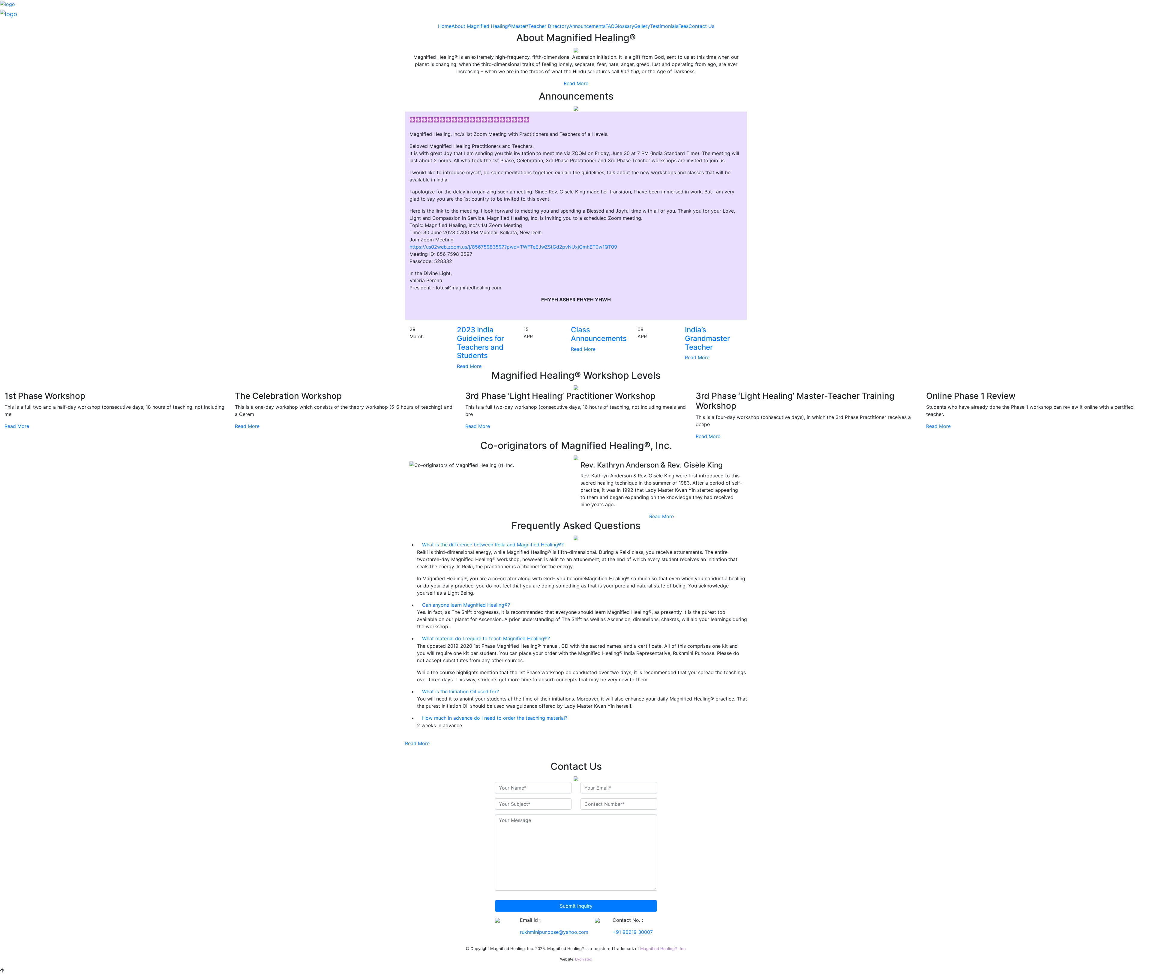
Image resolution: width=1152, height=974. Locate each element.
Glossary (624, 26)
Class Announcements (599, 334)
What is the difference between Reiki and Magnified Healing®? (492, 545)
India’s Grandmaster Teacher (707, 338)
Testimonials (664, 26)
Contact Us (701, 26)
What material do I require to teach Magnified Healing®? (485, 638)
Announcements (587, 26)
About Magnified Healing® (481, 26)
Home (445, 26)
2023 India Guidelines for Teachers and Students (480, 342)
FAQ (609, 26)
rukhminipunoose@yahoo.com (554, 932)
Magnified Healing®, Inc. (663, 948)
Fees (683, 26)
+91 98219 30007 (633, 932)
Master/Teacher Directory (540, 26)
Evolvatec (583, 959)
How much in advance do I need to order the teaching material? (494, 718)
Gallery (642, 26)
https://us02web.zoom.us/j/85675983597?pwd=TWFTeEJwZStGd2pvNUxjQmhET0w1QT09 (513, 247)
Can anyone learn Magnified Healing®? (465, 605)
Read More (576, 83)
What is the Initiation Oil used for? (460, 692)
